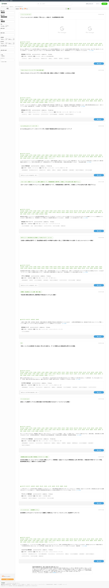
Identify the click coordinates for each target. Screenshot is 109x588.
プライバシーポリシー (34, 584)
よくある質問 (60, 584)
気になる (99, 63)
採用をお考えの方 (89, 3)
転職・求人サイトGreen (4, 6)
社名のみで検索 (4, 61)
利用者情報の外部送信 (49, 584)
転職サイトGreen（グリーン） (4, 4)
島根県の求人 (11, 6)
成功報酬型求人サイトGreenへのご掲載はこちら (19, 584)
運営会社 (28, 584)
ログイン (98, 3)
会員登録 (104, 3)
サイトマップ (65, 584)
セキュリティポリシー (42, 584)
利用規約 (55, 584)
